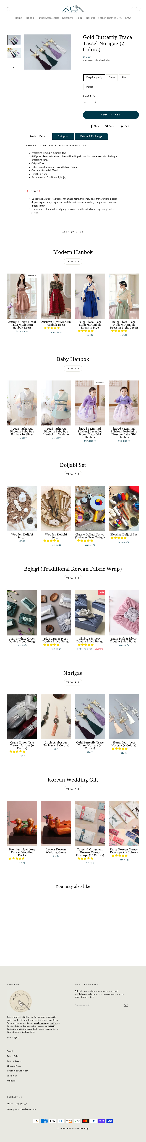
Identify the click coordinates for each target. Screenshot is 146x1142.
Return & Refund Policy (17, 1071)
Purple (89, 87)
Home (18, 17)
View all (73, 261)
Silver (124, 77)
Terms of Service (14, 1061)
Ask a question (72, 232)
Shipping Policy (14, 1066)
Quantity (89, 96)
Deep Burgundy (94, 77)
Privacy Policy (13, 1056)
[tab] (38, 136)
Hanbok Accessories (47, 17)
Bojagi (79, 17)
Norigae (90, 17)
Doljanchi (67, 17)
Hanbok (29, 17)
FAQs (128, 17)
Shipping (87, 60)
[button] (52, 328)
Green (112, 77)
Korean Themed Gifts (110, 17)
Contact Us (12, 1076)
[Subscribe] (126, 1005)
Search (10, 1051)
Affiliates (11, 1081)
